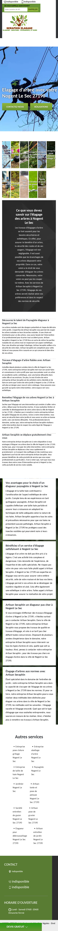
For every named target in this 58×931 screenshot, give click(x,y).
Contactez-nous (15, 107)
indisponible (12, 2)
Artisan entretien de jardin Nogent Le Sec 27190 (38, 836)
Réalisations (41, 107)
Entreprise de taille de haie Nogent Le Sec (19, 772)
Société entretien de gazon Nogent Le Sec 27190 (17, 815)
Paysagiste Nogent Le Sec (37, 771)
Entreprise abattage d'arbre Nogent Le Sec (37, 754)
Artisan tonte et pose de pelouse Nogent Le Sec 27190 (34, 793)
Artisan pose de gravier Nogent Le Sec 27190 (33, 815)
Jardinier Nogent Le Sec (18, 787)
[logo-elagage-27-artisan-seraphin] (20, 23)
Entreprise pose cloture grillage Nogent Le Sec (19, 754)
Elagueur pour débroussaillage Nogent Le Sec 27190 (20, 836)
